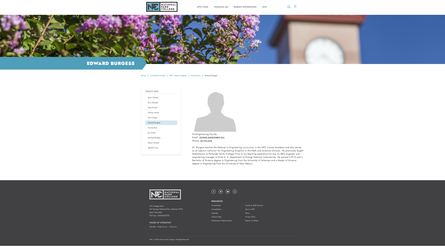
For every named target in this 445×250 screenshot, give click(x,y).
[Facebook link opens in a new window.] (213, 191)
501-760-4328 (206, 141)
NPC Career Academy (178, 75)
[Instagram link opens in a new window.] (235, 191)
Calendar (214, 213)
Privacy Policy (250, 217)
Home (143, 75)
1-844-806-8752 (163, 215)
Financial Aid (221, 6)
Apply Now (202, 6)
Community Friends (157, 75)
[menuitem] (161, 97)
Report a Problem (251, 220)
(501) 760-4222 (155, 212)
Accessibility (216, 205)
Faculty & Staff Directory (254, 205)
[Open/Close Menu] (295, 7)
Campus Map (216, 217)
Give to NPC (250, 209)
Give (264, 6)
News (247, 213)
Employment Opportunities (221, 220)
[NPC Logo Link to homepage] (165, 203)
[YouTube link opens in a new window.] (228, 191)
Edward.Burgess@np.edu (212, 137)
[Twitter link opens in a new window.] (221, 191)
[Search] (289, 7)
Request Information (245, 6)
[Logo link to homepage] (162, 11)
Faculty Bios (195, 75)
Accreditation (216, 209)
